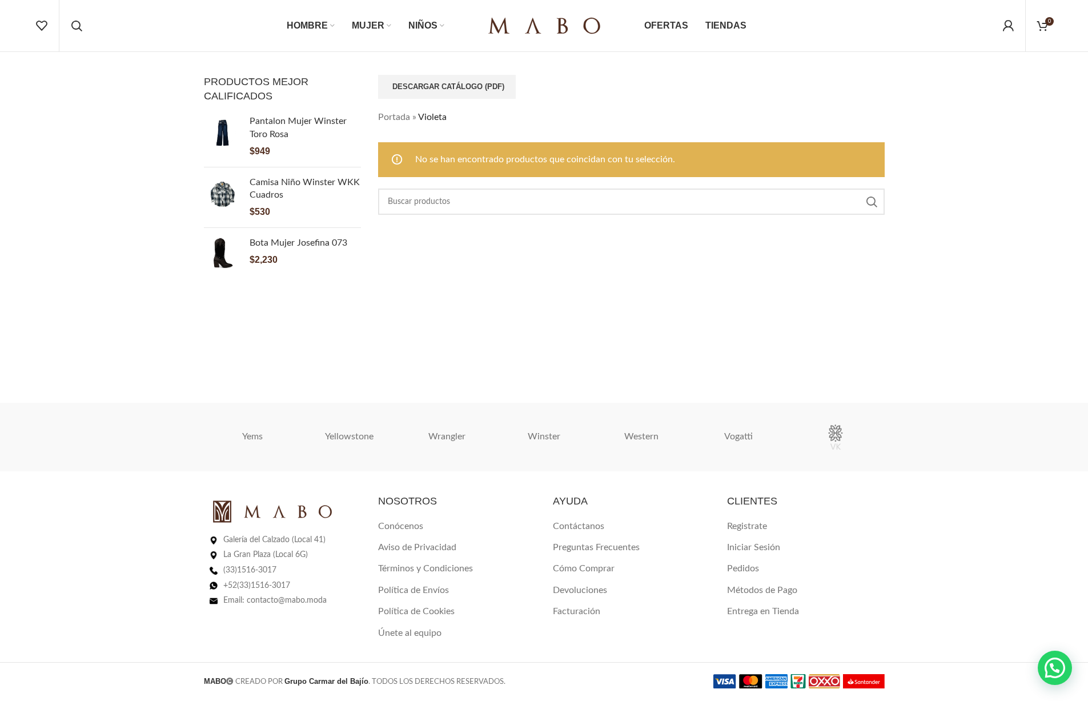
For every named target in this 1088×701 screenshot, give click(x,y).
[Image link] (272, 510)
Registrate (747, 526)
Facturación (576, 611)
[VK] (835, 437)
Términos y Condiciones (425, 568)
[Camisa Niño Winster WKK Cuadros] (222, 197)
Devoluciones (580, 590)
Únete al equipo (409, 633)
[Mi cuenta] (1008, 25)
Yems (252, 436)
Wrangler (446, 436)
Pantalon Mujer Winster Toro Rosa (298, 127)
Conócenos (400, 526)
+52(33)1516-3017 (256, 586)
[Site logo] (544, 25)
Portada (394, 117)
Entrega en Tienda (763, 611)
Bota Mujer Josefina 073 (298, 242)
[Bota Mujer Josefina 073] (222, 255)
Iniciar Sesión (753, 547)
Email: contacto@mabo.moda (275, 600)
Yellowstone (349, 436)
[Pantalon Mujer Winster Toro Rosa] (222, 136)
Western (641, 436)
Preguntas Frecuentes (596, 547)
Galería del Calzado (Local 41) (274, 540)
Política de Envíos (413, 590)
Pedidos (743, 568)
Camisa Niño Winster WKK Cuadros (305, 188)
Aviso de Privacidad (417, 547)
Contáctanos (578, 526)
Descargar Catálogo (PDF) (448, 86)
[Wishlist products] (41, 25)
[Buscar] (76, 25)
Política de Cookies (416, 611)
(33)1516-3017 (249, 570)
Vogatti (738, 436)
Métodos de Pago (762, 590)
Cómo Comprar (584, 568)
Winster (544, 436)
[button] (1055, 668)
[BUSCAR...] (871, 202)
